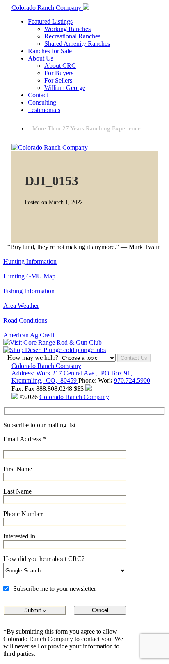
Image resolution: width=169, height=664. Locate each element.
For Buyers (58, 73)
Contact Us (134, 358)
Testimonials (44, 109)
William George (64, 87)
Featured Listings (50, 21)
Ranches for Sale (50, 50)
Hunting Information (30, 261)
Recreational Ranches (72, 36)
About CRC (60, 65)
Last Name (17, 491)
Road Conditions (25, 320)
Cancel (100, 610)
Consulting (42, 102)
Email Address (24, 438)
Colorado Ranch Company (46, 365)
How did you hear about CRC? (43, 558)
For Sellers (58, 80)
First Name (17, 468)
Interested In (19, 536)
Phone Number (23, 513)
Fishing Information (29, 290)
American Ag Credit (29, 335)
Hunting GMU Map (29, 276)
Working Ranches (67, 28)
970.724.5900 (132, 380)
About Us (40, 58)
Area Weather (21, 305)
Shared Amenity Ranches (77, 43)
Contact (38, 95)
